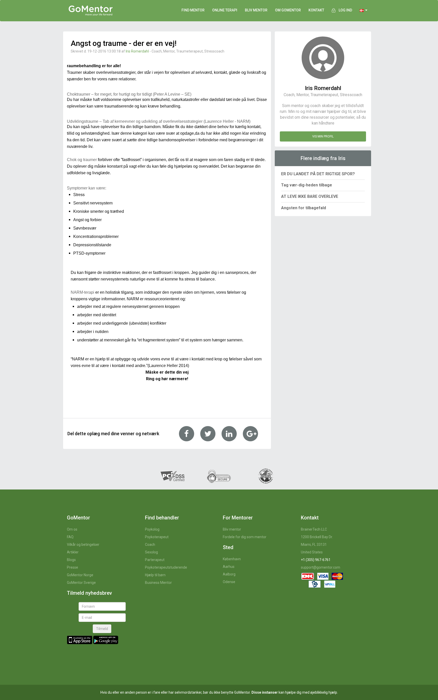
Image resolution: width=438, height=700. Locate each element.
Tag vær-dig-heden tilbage (306, 185)
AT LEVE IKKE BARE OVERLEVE (309, 196)
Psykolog (152, 529)
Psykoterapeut (157, 537)
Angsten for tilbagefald (303, 207)
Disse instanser (264, 692)
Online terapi (224, 10)
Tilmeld (102, 629)
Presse (72, 567)
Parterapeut (155, 560)
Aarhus (228, 567)
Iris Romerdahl (137, 51)
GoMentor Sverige (81, 583)
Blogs (71, 560)
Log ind (345, 10)
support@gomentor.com (320, 567)
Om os (72, 529)
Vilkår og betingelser (83, 544)
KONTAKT (316, 10)
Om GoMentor (288, 10)
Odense (229, 582)
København (232, 559)
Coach (150, 544)
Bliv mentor (232, 529)
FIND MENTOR (193, 10)
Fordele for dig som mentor (244, 537)
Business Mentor (158, 583)
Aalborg (229, 574)
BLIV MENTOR (256, 10)
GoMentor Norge (80, 575)
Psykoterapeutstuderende (166, 567)
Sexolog (151, 552)
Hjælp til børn (155, 575)
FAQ (70, 537)
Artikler (73, 552)
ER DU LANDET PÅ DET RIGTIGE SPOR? (318, 173)
